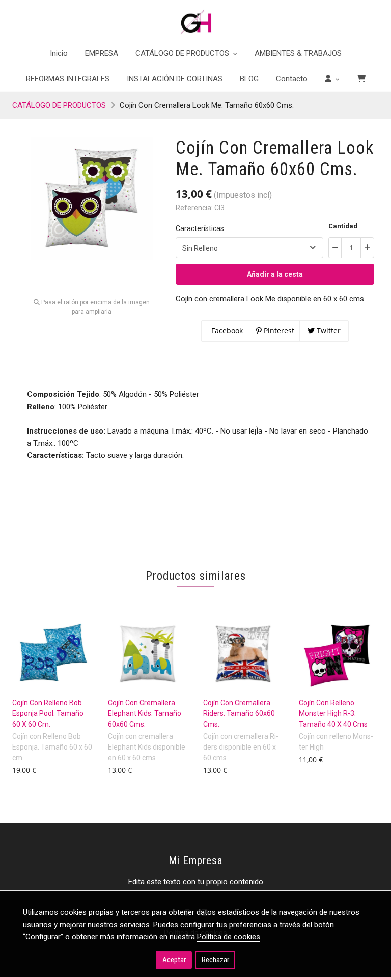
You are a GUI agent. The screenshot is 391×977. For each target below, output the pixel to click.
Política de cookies (228, 936)
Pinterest (278, 330)
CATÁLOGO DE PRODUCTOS (59, 105)
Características (200, 228)
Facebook (226, 330)
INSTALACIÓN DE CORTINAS (174, 78)
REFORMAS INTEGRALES (67, 78)
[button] (332, 79)
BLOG (249, 78)
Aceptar (174, 959)
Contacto (292, 78)
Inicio (59, 53)
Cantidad (342, 226)
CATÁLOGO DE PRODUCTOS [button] (183, 53)
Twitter (328, 330)
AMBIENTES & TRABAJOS (298, 53)
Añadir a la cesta (275, 274)
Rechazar (215, 959)
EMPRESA (101, 53)
